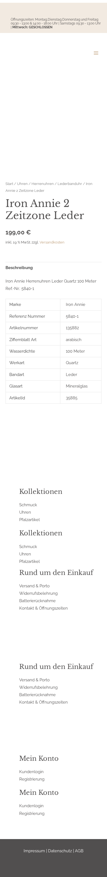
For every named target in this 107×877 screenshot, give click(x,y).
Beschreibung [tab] (19, 267)
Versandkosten (52, 242)
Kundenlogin (31, 771)
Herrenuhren (43, 183)
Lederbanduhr (70, 183)
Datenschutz (60, 850)
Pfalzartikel (29, 519)
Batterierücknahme (37, 600)
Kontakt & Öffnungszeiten (43, 608)
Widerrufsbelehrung (38, 593)
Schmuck (28, 504)
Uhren (22, 183)
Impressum (34, 850)
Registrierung (31, 779)
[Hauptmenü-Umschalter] (96, 52)
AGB (79, 850)
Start (9, 183)
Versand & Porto (34, 585)
